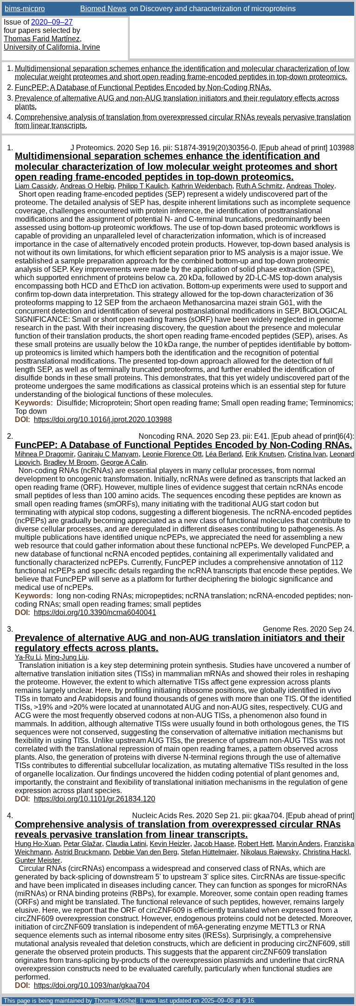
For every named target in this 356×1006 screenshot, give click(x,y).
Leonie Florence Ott (172, 454)
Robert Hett (255, 843)
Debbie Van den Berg (145, 852)
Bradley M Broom (70, 462)
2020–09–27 (52, 22)
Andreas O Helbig (87, 186)
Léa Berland (223, 454)
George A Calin (123, 462)
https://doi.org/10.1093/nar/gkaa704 (92, 985)
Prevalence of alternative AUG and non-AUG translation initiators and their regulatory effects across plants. (180, 643)
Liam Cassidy (36, 186)
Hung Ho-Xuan (37, 843)
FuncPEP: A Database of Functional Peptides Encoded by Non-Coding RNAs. (143, 87)
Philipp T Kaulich (143, 186)
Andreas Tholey (310, 186)
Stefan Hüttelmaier (209, 852)
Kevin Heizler (170, 843)
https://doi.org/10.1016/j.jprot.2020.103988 (103, 419)
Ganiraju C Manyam (108, 454)
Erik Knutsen (264, 454)
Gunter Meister (37, 860)
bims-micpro (25, 9)
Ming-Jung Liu (65, 657)
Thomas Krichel (115, 1000)
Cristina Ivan (307, 454)
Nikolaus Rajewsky (270, 852)
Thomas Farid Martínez (42, 39)
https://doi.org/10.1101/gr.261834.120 (94, 799)
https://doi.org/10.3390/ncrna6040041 (95, 612)
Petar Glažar (83, 843)
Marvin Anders (298, 843)
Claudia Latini (126, 843)
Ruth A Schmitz (259, 186)
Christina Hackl (326, 852)
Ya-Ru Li (28, 657)
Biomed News (103, 9)
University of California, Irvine (52, 47)
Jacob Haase (214, 843)
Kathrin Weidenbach (202, 186)
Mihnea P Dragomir (44, 454)
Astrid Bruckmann (82, 852)
